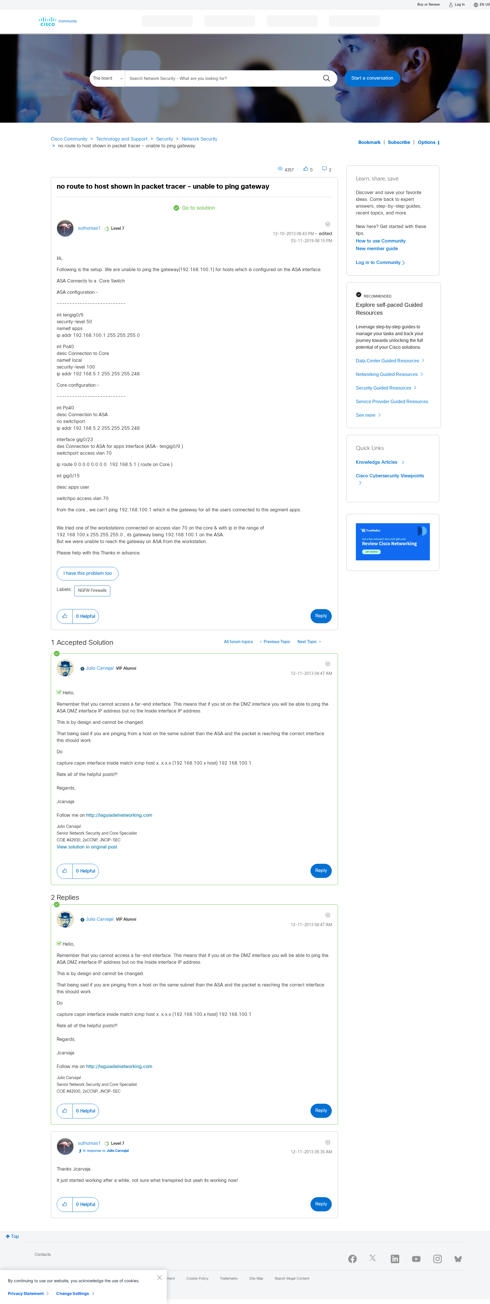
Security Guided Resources (383, 388)
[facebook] (352, 1259)
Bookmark (369, 143)
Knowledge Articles (377, 462)
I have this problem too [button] (88, 573)
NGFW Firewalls (92, 591)
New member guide (377, 249)
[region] (83, 1287)
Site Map (256, 1278)
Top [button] (15, 1237)
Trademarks (229, 1278)
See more (365, 415)
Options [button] (427, 143)
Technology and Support (121, 139)
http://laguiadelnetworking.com (119, 815)
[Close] (159, 1277)
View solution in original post (87, 847)
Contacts (43, 1255)
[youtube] (416, 1259)
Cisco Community (69, 139)
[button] (64, 616)
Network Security (199, 139)
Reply (321, 616)
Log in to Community (379, 262)
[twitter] (373, 1259)
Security (164, 139)
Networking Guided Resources (387, 374)
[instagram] (437, 1259)
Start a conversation (372, 78)
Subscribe (399, 143)
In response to (106, 1151)
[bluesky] (458, 1257)
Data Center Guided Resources (387, 360)
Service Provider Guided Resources (392, 401)
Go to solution (198, 208)
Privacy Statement (26, 1293)
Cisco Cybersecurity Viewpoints (390, 476)
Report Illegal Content (292, 1278)
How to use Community (381, 241)
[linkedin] (395, 1259)
